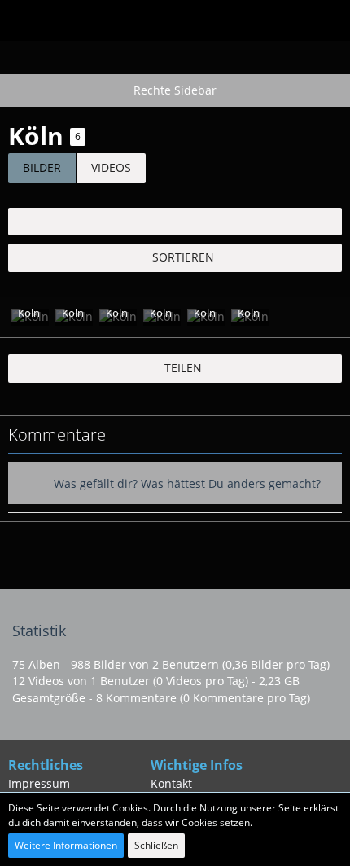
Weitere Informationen (66, 845)
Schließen (156, 845)
